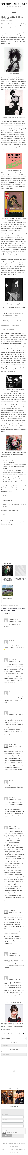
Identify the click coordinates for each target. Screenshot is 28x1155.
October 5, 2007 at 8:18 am (16, 694)
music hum (11, 605)
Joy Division (21, 176)
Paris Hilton (17, 358)
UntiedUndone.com (8, 472)
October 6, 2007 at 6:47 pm (16, 979)
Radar (16, 391)
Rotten (4, 514)
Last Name (4, 1123)
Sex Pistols (20, 125)
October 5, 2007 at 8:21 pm (16, 828)
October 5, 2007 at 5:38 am (16, 621)
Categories (4, 1051)
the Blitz (8, 251)
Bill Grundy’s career (11, 427)
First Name (4, 1119)
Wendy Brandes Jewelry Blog (14, 4)
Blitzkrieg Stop (10, 329)
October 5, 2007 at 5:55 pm (16, 799)
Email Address (5, 1114)
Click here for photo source (14, 119)
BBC (17, 304)
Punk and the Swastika (13, 313)
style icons (16, 605)
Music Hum (13, 24)
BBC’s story (8, 470)
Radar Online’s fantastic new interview (12, 460)
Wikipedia (13, 261)
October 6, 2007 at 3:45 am (16, 912)
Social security (7, 268)
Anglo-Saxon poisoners (12, 337)
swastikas (4, 348)
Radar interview (10, 228)
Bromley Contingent (12, 129)
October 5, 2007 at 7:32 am (16, 661)
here (11, 27)
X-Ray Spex (13, 180)
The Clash (15, 186)
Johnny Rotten (5, 123)
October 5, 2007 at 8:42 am (16, 746)
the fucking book (14, 232)
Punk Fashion (20, 321)
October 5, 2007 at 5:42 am (16, 643)
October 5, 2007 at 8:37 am (16, 714)
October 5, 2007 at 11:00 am (16, 783)
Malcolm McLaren (19, 134)
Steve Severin (15, 184)
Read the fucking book (19, 486)
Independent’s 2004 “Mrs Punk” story (14, 464)
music (7, 605)
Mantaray (21, 79)
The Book (5, 496)
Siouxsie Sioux (19, 32)
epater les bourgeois (12, 245)
